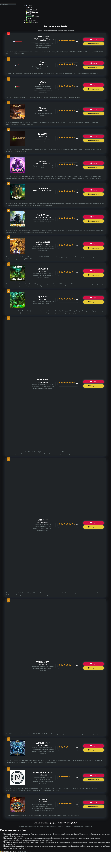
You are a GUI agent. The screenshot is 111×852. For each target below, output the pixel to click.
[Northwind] (17, 785)
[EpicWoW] (17, 307)
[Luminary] (17, 199)
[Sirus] (17, 64)
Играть (94, 39)
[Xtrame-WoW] (17, 755)
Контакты (29, 851)
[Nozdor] (17, 118)
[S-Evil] (17, 253)
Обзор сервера (94, 43)
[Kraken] (17, 812)
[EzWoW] (17, 145)
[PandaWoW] (17, 226)
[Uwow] (17, 86)
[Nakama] (17, 172)
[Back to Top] (56, 851)
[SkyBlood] (17, 280)
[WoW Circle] (17, 41)
